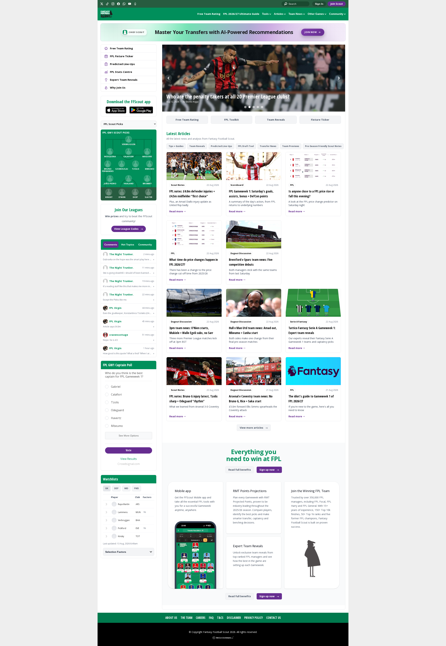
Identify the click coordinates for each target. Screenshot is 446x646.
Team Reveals (276, 119)
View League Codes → (128, 228)
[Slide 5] (262, 107)
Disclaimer (234, 618)
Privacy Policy (253, 618)
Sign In (319, 3)
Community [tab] (145, 244)
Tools (265, 13)
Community (336, 13)
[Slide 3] (254, 107)
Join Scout (336, 3)
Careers (200, 618)
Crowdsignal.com (129, 463)
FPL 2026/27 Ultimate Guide (241, 14)
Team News (295, 13)
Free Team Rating (208, 14)
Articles (278, 13)
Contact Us (273, 618)
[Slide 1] (245, 107)
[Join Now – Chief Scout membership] (223, 32)
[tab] (106, 488)
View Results (128, 459)
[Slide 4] (258, 107)
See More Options (129, 435)
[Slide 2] (249, 107)
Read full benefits (239, 469)
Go (285, 4)
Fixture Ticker (320, 119)
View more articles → (254, 427)
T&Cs (220, 618)
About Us (171, 618)
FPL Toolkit (231, 119)
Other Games (316, 13)
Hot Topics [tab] (127, 244)
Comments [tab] (110, 244)
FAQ (211, 618)
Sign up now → (269, 469)
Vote (128, 450)
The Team (186, 618)
